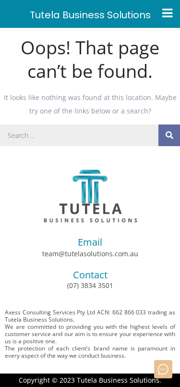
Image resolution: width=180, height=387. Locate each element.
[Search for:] (90, 135)
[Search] (169, 135)
